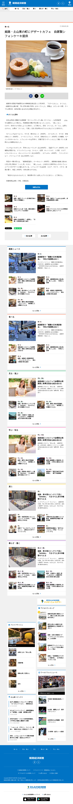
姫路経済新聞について (24, 770)
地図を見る (36, 187)
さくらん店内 (13, 114)
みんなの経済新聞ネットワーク (36, 787)
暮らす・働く (43, 8)
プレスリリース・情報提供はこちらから (45, 770)
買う (34, 8)
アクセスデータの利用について (27, 773)
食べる (17, 8)
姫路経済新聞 (17, 3)
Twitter (62, 3)
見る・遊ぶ (26, 8)
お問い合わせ (43, 773)
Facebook (58, 3)
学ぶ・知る (54, 8)
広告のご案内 (54, 773)
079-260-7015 (28, 106)
